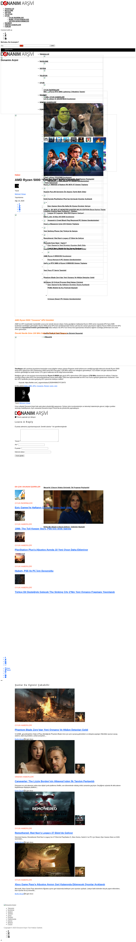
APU (34, 386)
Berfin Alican (19, 739)
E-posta (18, 448)
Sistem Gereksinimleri (19, 21)
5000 (26, 386)
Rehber (8, 23)
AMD (30, 386)
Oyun (7, 16)
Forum (8, 26)
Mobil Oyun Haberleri (19, 19)
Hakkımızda (9, 49)
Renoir (46, 386)
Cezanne (40, 386)
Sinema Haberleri (13, 25)
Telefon (8, 14)
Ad (16, 444)
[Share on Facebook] (70, 658)
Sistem (8, 12)
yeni (55, 386)
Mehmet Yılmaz (20, 194)
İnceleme (9, 10)
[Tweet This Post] (70, 659)
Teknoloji (9, 9)
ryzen (51, 386)
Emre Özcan (19, 791)
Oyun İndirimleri (16, 18)
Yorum (17, 441)
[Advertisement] (30, 470)
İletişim (10, 922)
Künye (7, 51)
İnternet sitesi (19, 452)
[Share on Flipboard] (70, 661)
